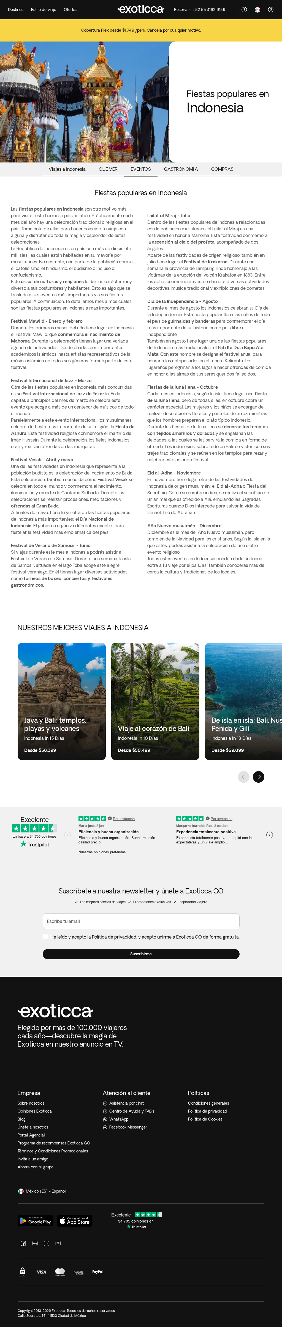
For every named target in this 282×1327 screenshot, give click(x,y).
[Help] (244, 9)
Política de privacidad (114, 936)
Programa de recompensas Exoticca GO (54, 1143)
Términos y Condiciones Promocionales (53, 1151)
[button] (141, 954)
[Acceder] (270, 9)
